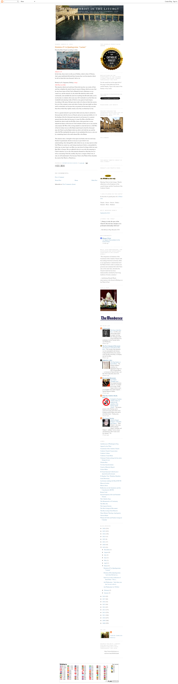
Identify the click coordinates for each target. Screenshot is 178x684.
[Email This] (56, 166)
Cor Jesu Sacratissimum (106, 465)
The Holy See (104, 504)
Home (76, 180)
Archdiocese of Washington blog (109, 444)
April (105, 563)
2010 (104, 618)
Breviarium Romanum (109, 378)
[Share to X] (60, 166)
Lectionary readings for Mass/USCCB (110, 481)
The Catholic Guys (105, 499)
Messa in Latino (104, 483)
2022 (104, 539)
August (106, 552)
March (106, 566)
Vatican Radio (104, 515)
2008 (104, 623)
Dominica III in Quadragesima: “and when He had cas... (112, 574)
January (106, 593)
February (106, 590)
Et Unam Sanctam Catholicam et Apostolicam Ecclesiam (109, 473)
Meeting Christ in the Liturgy (89, 8)
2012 (104, 612)
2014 (104, 607)
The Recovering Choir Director (109, 511)
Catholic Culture (105, 453)
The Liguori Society (108, 418)
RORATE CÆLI (107, 360)
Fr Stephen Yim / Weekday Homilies (110, 476)
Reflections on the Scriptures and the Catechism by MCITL (110, 489)
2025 (104, 531)
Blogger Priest (106, 238)
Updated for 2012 (105, 213)
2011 (104, 615)
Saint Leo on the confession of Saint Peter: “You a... (112, 578)
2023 (104, 536)
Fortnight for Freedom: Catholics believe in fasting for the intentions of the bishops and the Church (116, 403)
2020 (104, 544)
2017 (104, 599)
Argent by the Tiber (105, 446)
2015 (104, 604)
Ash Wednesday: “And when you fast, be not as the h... (113, 583)
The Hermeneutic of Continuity (109, 501)
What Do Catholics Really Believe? (110, 396)
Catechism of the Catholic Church (109, 448)
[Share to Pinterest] (64, 166)
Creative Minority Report (107, 467)
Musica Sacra (104, 485)
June (105, 558)
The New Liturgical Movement (111, 346)
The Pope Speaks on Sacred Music (115, 362)
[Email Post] (86, 163)
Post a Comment (59, 177)
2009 (104, 620)
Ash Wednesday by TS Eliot (111, 587)
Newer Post (58, 180)
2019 (104, 547)
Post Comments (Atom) (69, 184)
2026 (104, 528)
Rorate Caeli (103, 492)
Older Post (94, 180)
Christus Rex (104, 462)
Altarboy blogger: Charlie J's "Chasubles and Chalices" (115, 421)
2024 (104, 534)
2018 (104, 596)
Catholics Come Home (106, 456)
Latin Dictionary (105, 478)
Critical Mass (104, 469)
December (107, 550)
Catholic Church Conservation (108, 451)
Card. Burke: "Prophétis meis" (114, 380)
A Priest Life (106, 328)
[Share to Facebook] (62, 166)
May (105, 560)
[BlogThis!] (58, 166)
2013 (104, 610)
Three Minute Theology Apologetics (110, 513)
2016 (104, 602)
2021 (104, 542)
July (105, 555)
